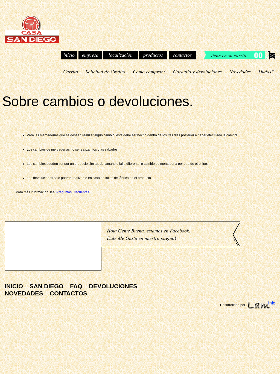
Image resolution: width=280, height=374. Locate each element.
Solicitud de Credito (105, 71)
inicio (69, 54)
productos (153, 54)
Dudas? (266, 71)
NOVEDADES (24, 293)
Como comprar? (149, 71)
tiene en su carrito (229, 55)
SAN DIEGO (46, 286)
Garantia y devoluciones (197, 71)
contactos (182, 54)
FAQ (76, 286)
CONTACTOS (68, 293)
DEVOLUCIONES (113, 286)
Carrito (71, 71)
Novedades (240, 71)
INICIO (14, 286)
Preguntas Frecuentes (72, 192)
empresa (90, 54)
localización (121, 54)
